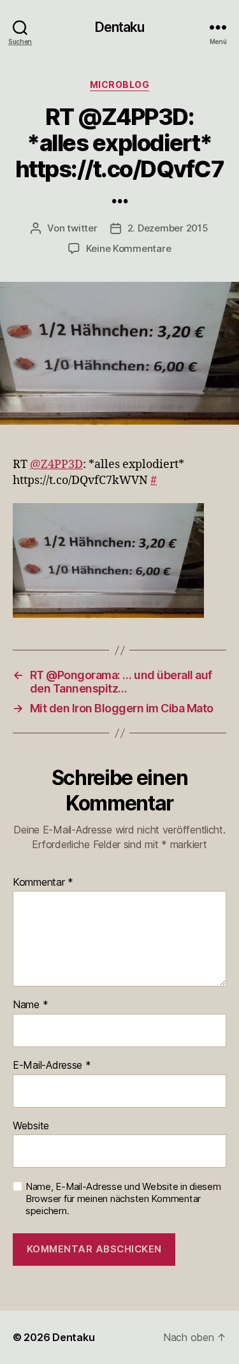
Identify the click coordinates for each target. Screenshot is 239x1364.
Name (30, 1005)
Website (31, 1126)
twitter (82, 228)
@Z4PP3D (56, 464)
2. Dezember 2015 (167, 228)
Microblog (120, 84)
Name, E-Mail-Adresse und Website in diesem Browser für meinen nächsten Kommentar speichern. (123, 1199)
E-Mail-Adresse (52, 1065)
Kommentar (43, 882)
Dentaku (120, 27)
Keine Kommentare (128, 248)
